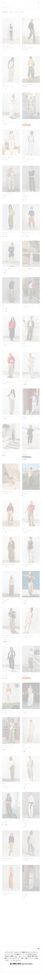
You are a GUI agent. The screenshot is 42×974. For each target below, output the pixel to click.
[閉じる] (38, 948)
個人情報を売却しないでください (21, 963)
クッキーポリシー (16, 960)
